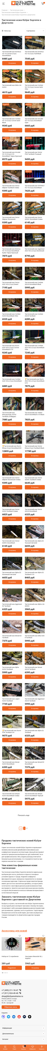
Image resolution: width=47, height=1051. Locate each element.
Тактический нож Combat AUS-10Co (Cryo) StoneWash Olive (34, 347)
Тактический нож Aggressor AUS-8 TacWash (35, 700)
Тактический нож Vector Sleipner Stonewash (10, 218)
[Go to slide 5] (18, 81)
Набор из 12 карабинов (10, 956)
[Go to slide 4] (15, 81)
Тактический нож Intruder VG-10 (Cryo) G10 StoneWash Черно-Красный (12, 154)
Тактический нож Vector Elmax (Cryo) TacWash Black (34, 447)
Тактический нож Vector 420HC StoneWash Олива (34, 218)
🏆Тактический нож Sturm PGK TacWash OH (11, 731)
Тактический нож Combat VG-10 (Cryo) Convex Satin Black (11, 120)
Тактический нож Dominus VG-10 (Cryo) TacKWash (34, 53)
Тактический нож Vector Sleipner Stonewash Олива (11, 479)
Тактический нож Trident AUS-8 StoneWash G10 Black (34, 414)
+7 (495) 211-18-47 (10, 990)
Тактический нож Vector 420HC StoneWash (10, 542)
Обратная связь (10, 1007)
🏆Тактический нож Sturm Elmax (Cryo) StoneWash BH (11, 447)
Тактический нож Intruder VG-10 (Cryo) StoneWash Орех (34, 120)
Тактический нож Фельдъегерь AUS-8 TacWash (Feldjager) (9, 414)
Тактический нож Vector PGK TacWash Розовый (33, 153)
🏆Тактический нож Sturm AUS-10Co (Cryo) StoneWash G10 (34, 381)
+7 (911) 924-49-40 (10, 993)
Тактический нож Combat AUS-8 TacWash (34, 315)
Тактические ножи (16, 10)
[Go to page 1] (2, 972)
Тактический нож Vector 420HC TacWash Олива (33, 479)
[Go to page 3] (5, 972)
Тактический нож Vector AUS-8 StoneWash (33, 510)
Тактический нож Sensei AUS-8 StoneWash (10, 763)
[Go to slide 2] (9, 81)
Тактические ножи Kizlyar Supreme (14, 12)
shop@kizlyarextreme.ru (12, 996)
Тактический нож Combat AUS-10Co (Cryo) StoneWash (12, 380)
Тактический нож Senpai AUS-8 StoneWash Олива (11, 794)
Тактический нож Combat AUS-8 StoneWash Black (34, 283)
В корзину (12, 63)
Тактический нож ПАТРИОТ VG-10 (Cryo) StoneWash (34, 187)
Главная (5, 10)
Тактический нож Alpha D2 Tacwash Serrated (34, 542)
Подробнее (12, 968)
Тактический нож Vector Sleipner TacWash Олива (10, 187)
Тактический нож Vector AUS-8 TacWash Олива (10, 510)
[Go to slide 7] (21, 278)
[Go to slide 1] (6, 48)
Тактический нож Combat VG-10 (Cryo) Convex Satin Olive (34, 87)
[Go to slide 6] (19, 148)
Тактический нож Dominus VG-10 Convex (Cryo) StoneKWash (11, 53)
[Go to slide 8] (21, 505)
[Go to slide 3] (12, 81)
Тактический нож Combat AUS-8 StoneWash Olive (11, 315)
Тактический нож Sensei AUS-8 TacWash (33, 668)
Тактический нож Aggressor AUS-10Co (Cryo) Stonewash (35, 250)
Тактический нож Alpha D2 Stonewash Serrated (11, 573)
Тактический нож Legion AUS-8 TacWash (11, 700)
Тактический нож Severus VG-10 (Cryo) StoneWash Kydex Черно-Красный (11, 251)
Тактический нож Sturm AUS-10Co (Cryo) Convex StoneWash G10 (10, 347)
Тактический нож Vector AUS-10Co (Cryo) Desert (10, 283)
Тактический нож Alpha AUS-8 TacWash (10, 668)
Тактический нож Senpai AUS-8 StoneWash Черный (34, 794)
